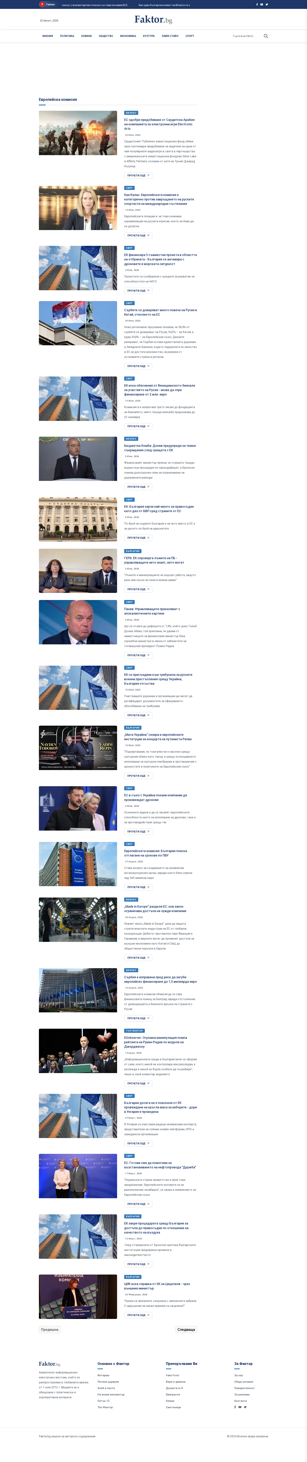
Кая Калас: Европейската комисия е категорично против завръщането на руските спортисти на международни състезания (159, 199)
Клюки (170, 1401)
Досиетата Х (174, 1388)
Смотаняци (173, 1407)
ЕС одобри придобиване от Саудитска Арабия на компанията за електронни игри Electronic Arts (159, 124)
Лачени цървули (108, 1381)
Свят (129, 188)
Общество (106, 36)
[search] (266, 36)
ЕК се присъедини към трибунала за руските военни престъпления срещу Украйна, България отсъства (158, 679)
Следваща (186, 1329)
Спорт (189, 36)
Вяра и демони (175, 1381)
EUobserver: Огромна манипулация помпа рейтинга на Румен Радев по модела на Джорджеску (155, 1042)
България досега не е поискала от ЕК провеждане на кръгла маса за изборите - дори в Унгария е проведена (160, 1107)
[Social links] (257, 4)
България (133, 551)
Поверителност (244, 1388)
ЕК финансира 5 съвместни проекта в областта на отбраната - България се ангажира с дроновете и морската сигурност (160, 259)
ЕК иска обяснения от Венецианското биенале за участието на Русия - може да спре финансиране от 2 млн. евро (159, 390)
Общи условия (243, 1381)
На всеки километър (111, 1394)
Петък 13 (103, 1401)
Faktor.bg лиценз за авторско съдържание (67, 1436)
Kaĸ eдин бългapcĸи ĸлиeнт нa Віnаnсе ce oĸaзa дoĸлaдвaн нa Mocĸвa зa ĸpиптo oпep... (183, 5)
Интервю (103, 1375)
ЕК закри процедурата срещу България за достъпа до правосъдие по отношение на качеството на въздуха (156, 1227)
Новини (86, 36)
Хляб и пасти (106, 1388)
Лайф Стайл (170, 36)
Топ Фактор (134, 1030)
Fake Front (172, 1375)
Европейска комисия (58, 99)
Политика (67, 36)
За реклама (242, 1394)
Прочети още (136, 175)
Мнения (47, 36)
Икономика (128, 36)
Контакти (240, 1401)
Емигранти (173, 1394)
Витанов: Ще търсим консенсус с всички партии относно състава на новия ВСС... (73, 5)
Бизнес (131, 112)
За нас (238, 1375)
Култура (149, 36)
